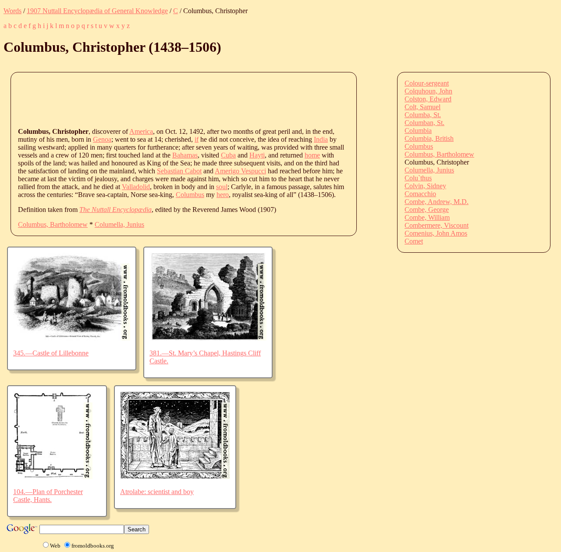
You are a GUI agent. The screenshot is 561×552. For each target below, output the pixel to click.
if (197, 139)
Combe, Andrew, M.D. (437, 201)
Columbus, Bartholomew (53, 224)
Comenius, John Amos (436, 233)
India (321, 139)
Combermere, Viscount (437, 225)
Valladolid (136, 186)
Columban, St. (424, 122)
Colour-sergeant (427, 83)
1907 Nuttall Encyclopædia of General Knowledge (97, 10)
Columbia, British (429, 138)
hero (223, 194)
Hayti (257, 155)
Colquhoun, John (428, 91)
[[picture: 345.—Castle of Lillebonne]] (71, 338)
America (141, 131)
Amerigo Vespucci (240, 171)
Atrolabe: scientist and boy (157, 491)
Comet (414, 241)
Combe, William (427, 217)
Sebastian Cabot (179, 171)
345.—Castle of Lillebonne (51, 353)
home (312, 155)
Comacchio (420, 193)
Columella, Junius (119, 224)
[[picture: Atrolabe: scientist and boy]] (175, 476)
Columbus (190, 194)
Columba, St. (423, 114)
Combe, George (427, 209)
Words (12, 10)
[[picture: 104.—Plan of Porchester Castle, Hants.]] (52, 476)
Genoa (102, 139)
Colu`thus (418, 178)
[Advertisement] (177, 99)
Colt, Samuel (422, 107)
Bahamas (185, 155)
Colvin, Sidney (425, 186)
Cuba (228, 155)
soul (221, 186)
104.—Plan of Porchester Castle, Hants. (48, 495)
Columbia (418, 130)
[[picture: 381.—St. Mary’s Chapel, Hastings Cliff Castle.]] (207, 338)
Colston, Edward (428, 99)
